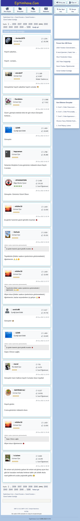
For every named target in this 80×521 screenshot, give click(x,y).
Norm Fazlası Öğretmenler (65, 66)
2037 (19, 24)
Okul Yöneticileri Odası (64, 57)
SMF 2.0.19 (17, 508)
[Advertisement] (67, 26)
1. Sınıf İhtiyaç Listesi (63, 125)
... (11, 24)
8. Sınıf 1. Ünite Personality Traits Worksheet (67, 112)
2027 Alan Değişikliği (63, 61)
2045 (16, 27)
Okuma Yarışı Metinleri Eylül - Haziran (67, 121)
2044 (11, 27)
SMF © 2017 (24, 508)
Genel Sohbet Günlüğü (64, 71)
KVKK (49, 519)
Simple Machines (34, 508)
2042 (46, 24)
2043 (5, 27)
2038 (25, 24)
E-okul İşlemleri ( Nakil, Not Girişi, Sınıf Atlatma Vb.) (67, 52)
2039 (30, 24)
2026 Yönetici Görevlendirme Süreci (67, 48)
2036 (14, 24)
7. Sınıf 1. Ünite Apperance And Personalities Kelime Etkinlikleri (67, 116)
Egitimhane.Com (34, 519)
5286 (29, 27)
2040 (36, 24)
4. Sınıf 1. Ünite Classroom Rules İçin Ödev (67, 107)
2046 (21, 27)
